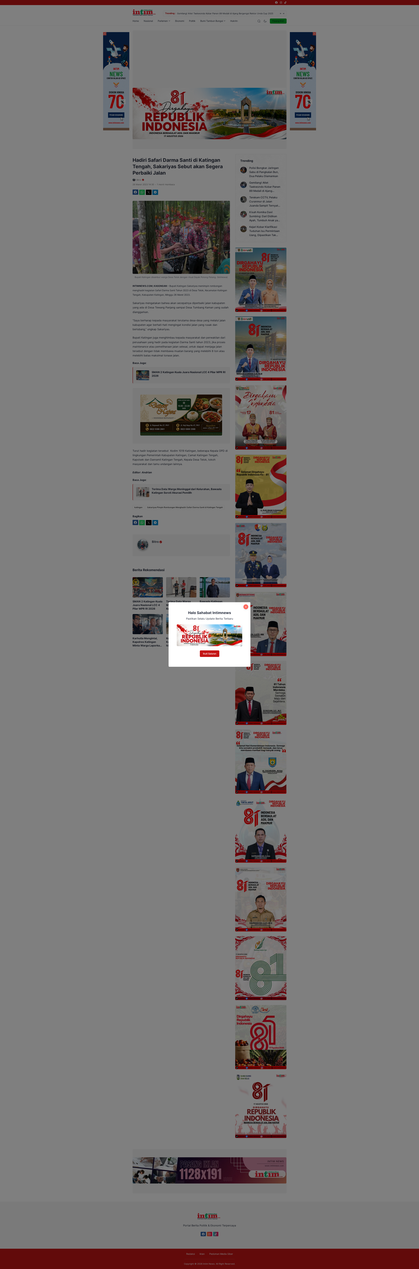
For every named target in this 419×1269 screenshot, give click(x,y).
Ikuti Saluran (209, 653)
